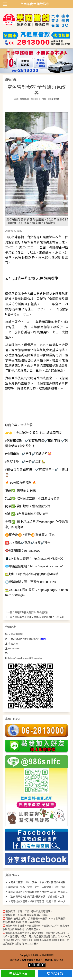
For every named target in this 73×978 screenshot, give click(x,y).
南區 (37, 960)
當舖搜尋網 (27, 960)
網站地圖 (58, 960)
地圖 (43, 639)
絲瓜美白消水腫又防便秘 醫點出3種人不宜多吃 (39, 617)
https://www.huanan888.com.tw (25, 658)
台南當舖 (47, 960)
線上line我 (20, 973)
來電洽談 (57, 973)
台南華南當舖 (53, 99)
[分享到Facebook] (36, 860)
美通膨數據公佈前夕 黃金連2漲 (31, 612)
